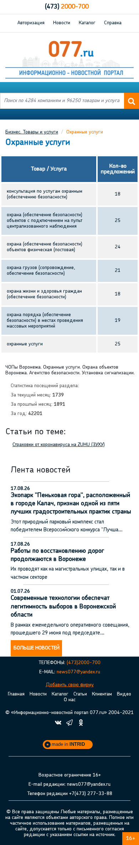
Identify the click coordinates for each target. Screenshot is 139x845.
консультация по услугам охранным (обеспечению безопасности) (44, 194)
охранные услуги (25, 344)
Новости (61, 23)
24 (117, 247)
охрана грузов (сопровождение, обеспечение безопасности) (41, 270)
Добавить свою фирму (70, 685)
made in (68, 744)
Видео (124, 694)
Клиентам (102, 694)
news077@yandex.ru (78, 672)
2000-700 (67, 7)
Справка (113, 23)
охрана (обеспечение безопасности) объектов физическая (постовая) (44, 247)
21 (117, 270)
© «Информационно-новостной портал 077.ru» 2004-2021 (69, 712)
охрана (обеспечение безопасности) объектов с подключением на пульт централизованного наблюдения (44, 220)
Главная (16, 694)
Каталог (87, 23)
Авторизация (31, 23)
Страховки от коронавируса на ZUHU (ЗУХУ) (58, 444)
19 (117, 320)
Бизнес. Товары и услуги (31, 132)
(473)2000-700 (84, 663)
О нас (70, 700)
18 (117, 194)
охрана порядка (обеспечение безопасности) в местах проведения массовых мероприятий (45, 320)
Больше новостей (37, 648)
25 (117, 220)
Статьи (80, 694)
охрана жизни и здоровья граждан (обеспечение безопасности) (44, 294)
